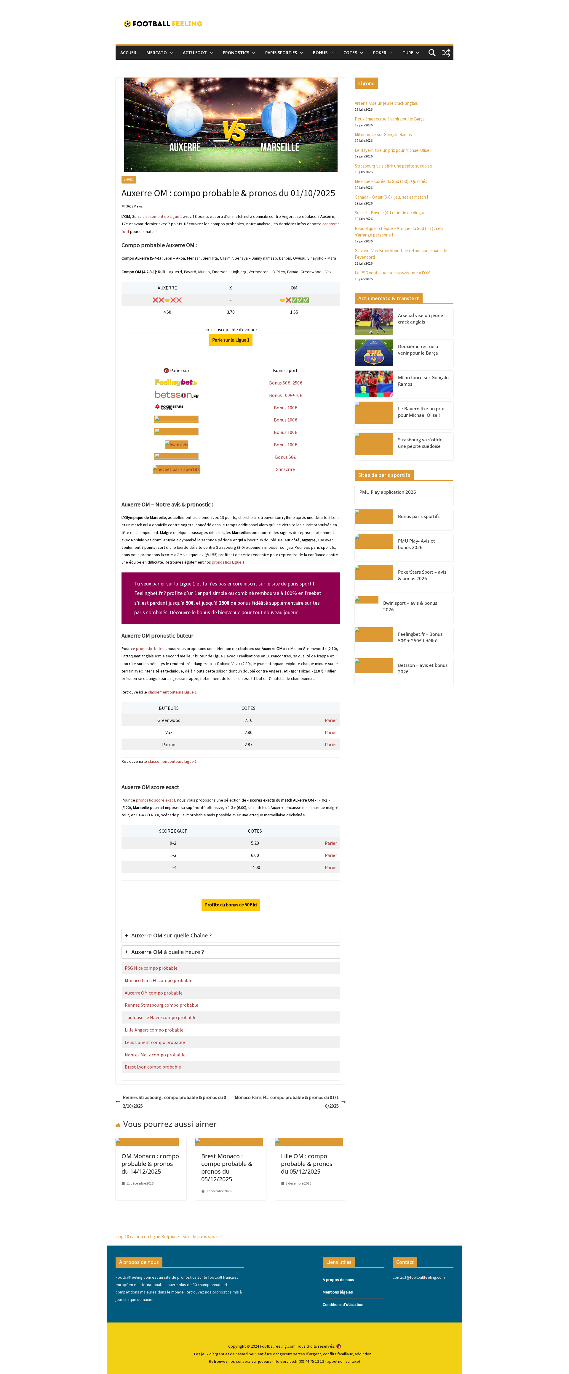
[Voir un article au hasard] (446, 53)
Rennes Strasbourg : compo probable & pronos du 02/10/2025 (174, 1101)
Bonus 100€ (285, 408)
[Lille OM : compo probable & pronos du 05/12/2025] (309, 1142)
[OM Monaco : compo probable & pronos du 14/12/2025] (147, 1142)
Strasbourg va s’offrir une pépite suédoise (393, 166)
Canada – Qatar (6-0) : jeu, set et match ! (391, 197)
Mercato (156, 52)
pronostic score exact (155, 800)
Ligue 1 (129, 179)
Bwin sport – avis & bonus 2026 (410, 606)
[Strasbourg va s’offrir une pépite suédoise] (374, 446)
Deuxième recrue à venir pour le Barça (390, 119)
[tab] (231, 935)
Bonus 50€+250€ (285, 383)
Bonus (320, 52)
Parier (331, 720)
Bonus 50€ (285, 457)
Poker (379, 52)
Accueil (128, 52)
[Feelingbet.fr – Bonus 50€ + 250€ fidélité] (374, 641)
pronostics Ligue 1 (228, 562)
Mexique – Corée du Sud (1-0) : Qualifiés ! (392, 181)
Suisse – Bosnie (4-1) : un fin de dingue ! (391, 212)
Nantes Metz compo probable (155, 1055)
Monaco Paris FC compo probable (158, 980)
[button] (170, 53)
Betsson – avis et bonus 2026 (422, 668)
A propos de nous (338, 1279)
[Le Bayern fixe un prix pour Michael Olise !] (374, 415)
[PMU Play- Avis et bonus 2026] (374, 547)
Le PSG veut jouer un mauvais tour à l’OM (392, 273)
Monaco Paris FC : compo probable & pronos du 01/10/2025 (287, 1101)
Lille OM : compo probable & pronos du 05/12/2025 (307, 1163)
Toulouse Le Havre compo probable (160, 1017)
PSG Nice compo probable (151, 968)
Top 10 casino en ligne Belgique (147, 1236)
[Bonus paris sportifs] (374, 519)
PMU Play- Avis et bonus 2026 (416, 544)
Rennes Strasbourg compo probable (161, 1005)
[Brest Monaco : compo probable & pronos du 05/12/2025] (229, 1142)
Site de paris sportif (202, 1236)
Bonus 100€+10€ (285, 395)
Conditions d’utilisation (343, 1304)
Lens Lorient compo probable (155, 1042)
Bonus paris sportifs (418, 516)
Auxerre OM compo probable (154, 993)
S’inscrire (285, 469)
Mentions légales (338, 1292)
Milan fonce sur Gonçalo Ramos (383, 134)
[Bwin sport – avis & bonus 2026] (366, 610)
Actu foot (195, 52)
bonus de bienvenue (218, 612)
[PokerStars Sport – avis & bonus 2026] (374, 579)
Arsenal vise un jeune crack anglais (386, 103)
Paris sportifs (281, 52)
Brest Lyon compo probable (153, 1067)
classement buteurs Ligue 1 (172, 692)
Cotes (350, 52)
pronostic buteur (151, 648)
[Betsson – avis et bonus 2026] (374, 672)
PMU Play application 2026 (387, 492)
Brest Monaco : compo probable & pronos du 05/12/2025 (226, 1167)
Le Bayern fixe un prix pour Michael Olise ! (393, 150)
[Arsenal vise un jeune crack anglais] (374, 322)
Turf (407, 52)
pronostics (236, 52)
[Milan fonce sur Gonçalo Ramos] (374, 384)
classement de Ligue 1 (162, 216)
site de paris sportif (293, 583)
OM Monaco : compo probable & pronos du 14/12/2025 (150, 1163)
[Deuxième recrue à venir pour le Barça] (374, 353)
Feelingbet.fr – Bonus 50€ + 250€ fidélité (420, 637)
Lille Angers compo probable (154, 1030)
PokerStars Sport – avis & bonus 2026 (422, 575)
